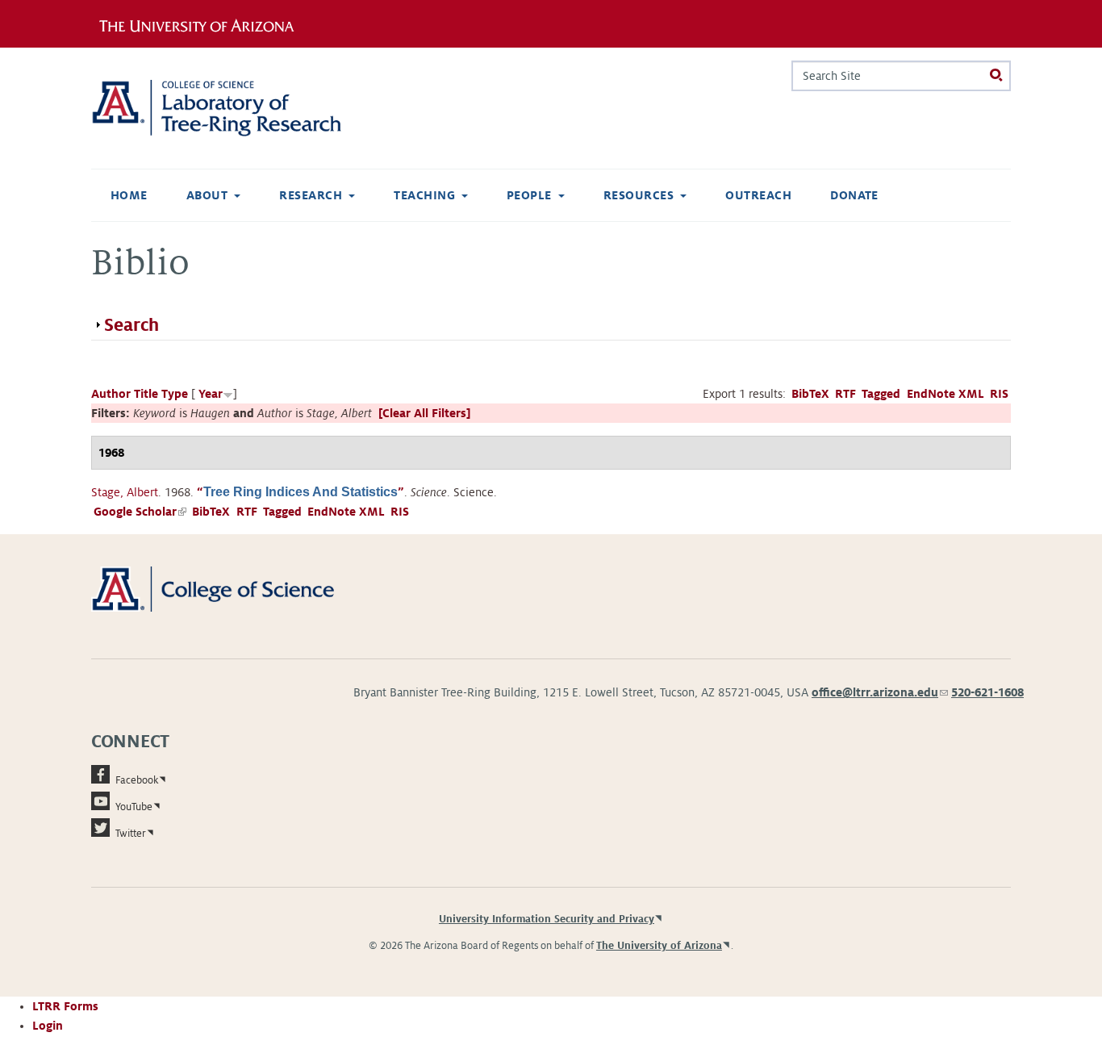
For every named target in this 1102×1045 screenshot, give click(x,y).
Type (174, 393)
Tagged (881, 393)
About (206, 195)
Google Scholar (140, 511)
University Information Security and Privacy (546, 919)
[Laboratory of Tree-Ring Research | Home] (236, 108)
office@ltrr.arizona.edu (880, 692)
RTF (845, 393)
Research (310, 195)
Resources (638, 195)
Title (146, 393)
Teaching (424, 195)
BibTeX (810, 393)
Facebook (136, 780)
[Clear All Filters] (424, 413)
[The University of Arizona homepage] (202, 23)
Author (111, 393)
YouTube (133, 807)
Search (131, 325)
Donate (854, 195)
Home (129, 195)
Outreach (758, 195)
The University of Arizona (659, 945)
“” (300, 492)
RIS (999, 393)
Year (210, 393)
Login (47, 1025)
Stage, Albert (124, 492)
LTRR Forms (65, 1006)
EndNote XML (945, 393)
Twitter (130, 833)
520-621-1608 (987, 692)
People (529, 195)
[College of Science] (236, 588)
